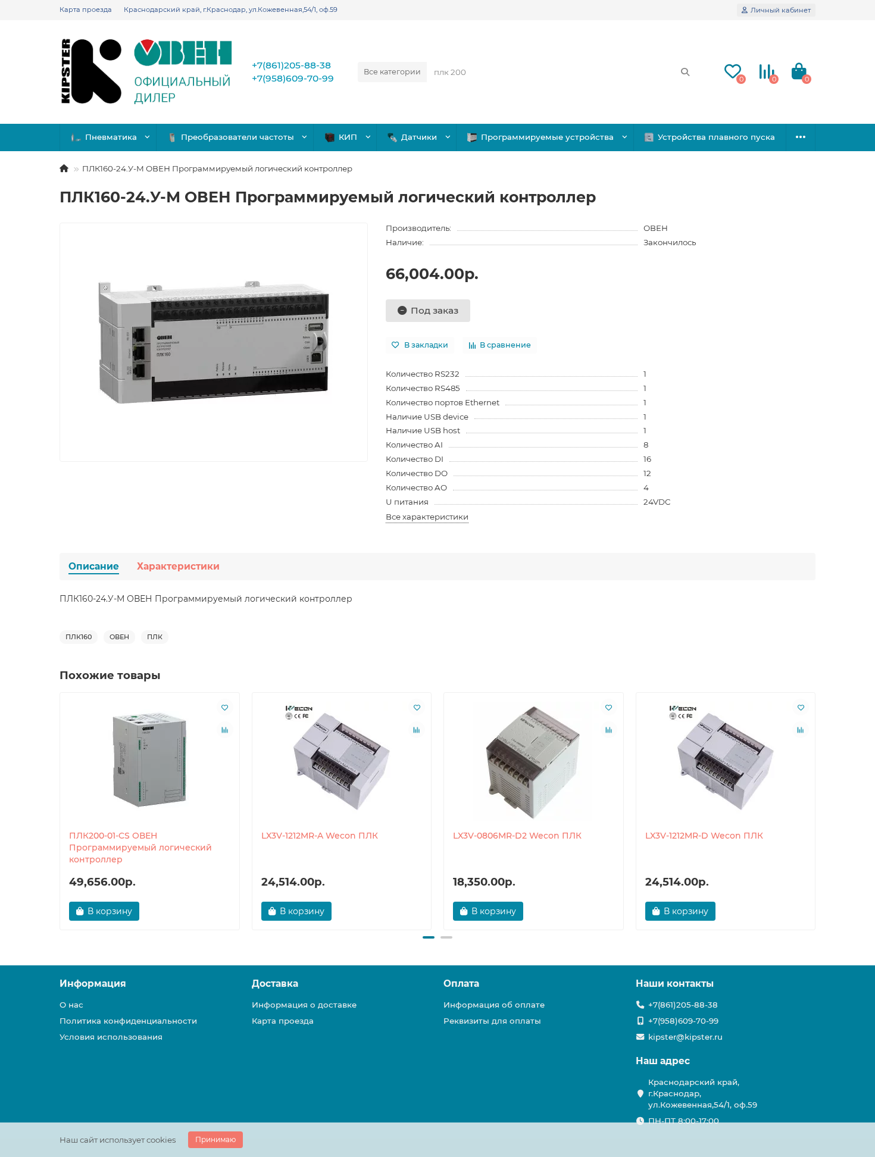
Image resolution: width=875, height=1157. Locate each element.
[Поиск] (685, 72)
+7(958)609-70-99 (293, 78)
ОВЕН (655, 228)
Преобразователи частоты (237, 137)
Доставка (275, 983)
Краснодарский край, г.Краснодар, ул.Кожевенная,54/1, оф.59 (231, 9)
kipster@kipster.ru (685, 1037)
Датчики (419, 137)
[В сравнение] (225, 729)
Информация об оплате (494, 1004)
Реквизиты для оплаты (492, 1020)
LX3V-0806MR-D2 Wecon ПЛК (517, 835)
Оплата (461, 983)
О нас (71, 1004)
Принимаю (215, 1139)
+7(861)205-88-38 (291, 65)
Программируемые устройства (547, 137)
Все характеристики (427, 516)
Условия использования (111, 1037)
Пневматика (111, 137)
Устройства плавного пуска (716, 137)
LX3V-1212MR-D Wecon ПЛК (704, 835)
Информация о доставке (304, 1004)
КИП (348, 137)
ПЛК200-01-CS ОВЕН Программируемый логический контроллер (140, 847)
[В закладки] (225, 707)
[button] (61, 809)
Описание (93, 566)
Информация (93, 983)
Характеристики (178, 566)
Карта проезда (86, 9)
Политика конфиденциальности (128, 1020)
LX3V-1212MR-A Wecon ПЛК (319, 835)
